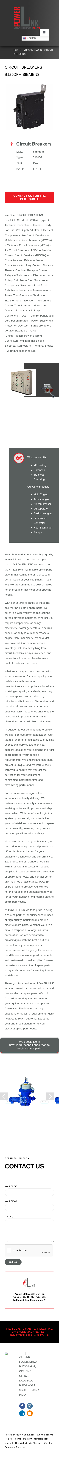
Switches (21, 275)
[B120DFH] (29, 84)
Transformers (41, 290)
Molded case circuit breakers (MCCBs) (28, 240)
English (31, 38)
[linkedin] (22, 1413)
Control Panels (39, 315)
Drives (9, 310)
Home (17, 50)
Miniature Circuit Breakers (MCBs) (28, 245)
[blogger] (30, 1413)
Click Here (9, 1101)
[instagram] (30, 1406)
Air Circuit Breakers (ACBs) (21, 250)
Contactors (11, 260)
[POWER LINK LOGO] (27, 7)
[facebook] (22, 1406)
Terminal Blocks (43, 345)
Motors (38, 305)
